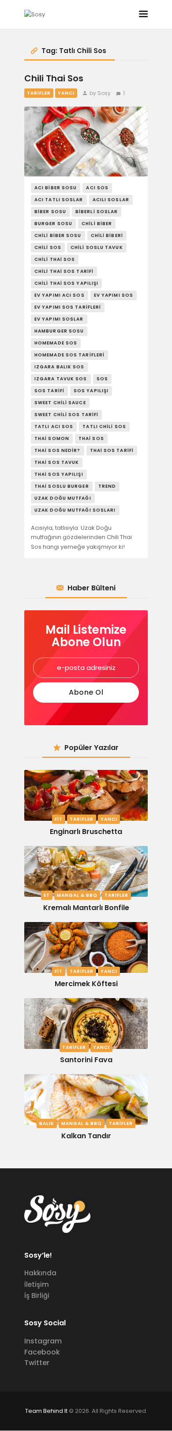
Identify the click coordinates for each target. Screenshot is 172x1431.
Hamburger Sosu (59, 331)
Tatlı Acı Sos (53, 426)
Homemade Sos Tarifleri (69, 355)
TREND (107, 486)
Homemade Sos (55, 343)
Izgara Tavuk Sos (60, 378)
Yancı (66, 93)
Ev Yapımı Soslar (59, 319)
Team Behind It (46, 1411)
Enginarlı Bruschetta (86, 831)
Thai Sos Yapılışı (58, 474)
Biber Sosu (50, 211)
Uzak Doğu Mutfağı (62, 498)
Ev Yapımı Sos (113, 295)
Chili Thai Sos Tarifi (63, 271)
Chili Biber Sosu (58, 235)
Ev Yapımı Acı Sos (59, 295)
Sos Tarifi (49, 390)
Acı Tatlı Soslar (58, 199)
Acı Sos (97, 187)
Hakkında (40, 1273)
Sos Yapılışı (91, 390)
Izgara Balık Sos (59, 366)
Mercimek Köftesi (86, 984)
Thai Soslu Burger (61, 486)
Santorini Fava (86, 1060)
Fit (59, 819)
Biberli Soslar (96, 211)
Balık (46, 1123)
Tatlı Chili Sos (104, 426)
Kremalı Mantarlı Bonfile (86, 908)
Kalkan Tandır (86, 1136)
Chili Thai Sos (53, 78)
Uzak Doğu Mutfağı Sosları (75, 510)
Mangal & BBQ (77, 895)
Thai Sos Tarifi (112, 450)
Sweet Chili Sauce (60, 402)
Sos (102, 378)
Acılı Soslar (111, 199)
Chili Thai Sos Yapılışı (66, 283)
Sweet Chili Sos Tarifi (66, 414)
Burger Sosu (53, 223)
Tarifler (39, 93)
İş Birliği (36, 1295)
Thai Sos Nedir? (57, 450)
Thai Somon (51, 438)
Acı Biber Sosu (55, 187)
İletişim (36, 1284)
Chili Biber (97, 223)
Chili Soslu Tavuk (97, 247)
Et (47, 895)
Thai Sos (91, 438)
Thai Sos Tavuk (56, 462)
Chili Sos (47, 247)
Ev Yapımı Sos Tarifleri (67, 307)
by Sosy (100, 93)
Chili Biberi (107, 235)
